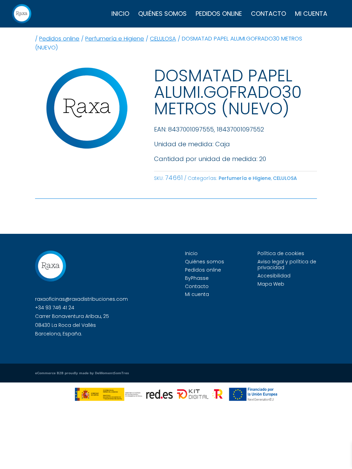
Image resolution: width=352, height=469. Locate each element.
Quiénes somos (162, 14)
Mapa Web (270, 284)
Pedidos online (219, 14)
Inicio (120, 14)
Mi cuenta (311, 14)
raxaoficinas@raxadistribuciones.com (81, 299)
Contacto (268, 14)
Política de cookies (280, 253)
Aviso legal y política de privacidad (286, 264)
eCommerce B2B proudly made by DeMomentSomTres (82, 372)
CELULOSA (163, 39)
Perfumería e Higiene (114, 39)
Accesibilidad (273, 275)
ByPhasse (197, 278)
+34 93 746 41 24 (54, 307)
